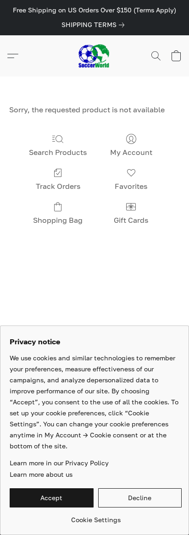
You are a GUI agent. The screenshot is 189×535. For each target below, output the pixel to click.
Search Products (58, 152)
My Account (131, 152)
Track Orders (58, 186)
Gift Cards (131, 220)
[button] (94, 56)
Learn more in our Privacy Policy (59, 463)
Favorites (131, 186)
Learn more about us (41, 474)
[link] (94, 24)
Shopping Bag (58, 220)
